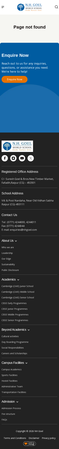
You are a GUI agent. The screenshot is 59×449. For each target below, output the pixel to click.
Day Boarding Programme (15, 341)
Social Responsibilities (13, 347)
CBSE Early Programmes (14, 303)
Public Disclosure (10, 270)
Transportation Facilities (14, 392)
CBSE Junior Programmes (15, 308)
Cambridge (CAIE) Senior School (18, 297)
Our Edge (6, 258)
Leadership (7, 252)
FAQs (4, 419)
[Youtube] (22, 158)
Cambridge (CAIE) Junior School (17, 286)
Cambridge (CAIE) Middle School (18, 291)
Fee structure (8, 413)
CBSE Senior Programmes (15, 320)
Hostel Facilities (9, 380)
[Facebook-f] (5, 158)
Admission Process (11, 408)
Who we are (8, 247)
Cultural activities (10, 336)
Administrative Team (12, 386)
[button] (3, 7)
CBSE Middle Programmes (15, 314)
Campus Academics (12, 369)
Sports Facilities (9, 375)
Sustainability (8, 264)
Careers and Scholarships (14, 353)
